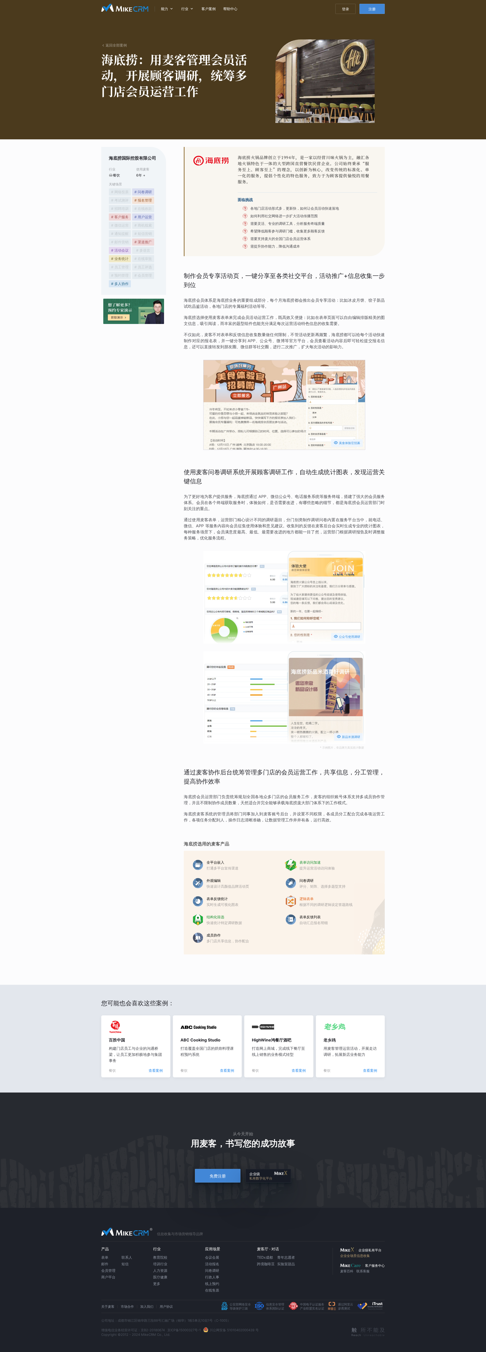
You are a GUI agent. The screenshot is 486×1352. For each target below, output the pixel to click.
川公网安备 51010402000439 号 (234, 1330)
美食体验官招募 (347, 442)
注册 (372, 9)
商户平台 (108, 1277)
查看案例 (156, 1070)
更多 (156, 1283)
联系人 (127, 1257)
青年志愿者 (286, 1257)
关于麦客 (107, 1306)
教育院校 (160, 1257)
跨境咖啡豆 (266, 1264)
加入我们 (146, 1306)
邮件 (104, 1264)
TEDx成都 (265, 1257)
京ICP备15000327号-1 (184, 1330)
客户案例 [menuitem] (208, 9)
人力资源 (160, 1270)
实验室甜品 (286, 1264)
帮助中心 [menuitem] (230, 9)
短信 (125, 1264)
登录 (345, 9)
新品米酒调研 (348, 736)
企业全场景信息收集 (355, 1256)
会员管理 (108, 1270)
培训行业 (160, 1264)
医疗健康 (160, 1277)
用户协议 (166, 1306)
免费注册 (218, 1176)
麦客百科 (346, 1271)
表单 (104, 1257)
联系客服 (363, 1271)
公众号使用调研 (347, 636)
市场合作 (127, 1306)
